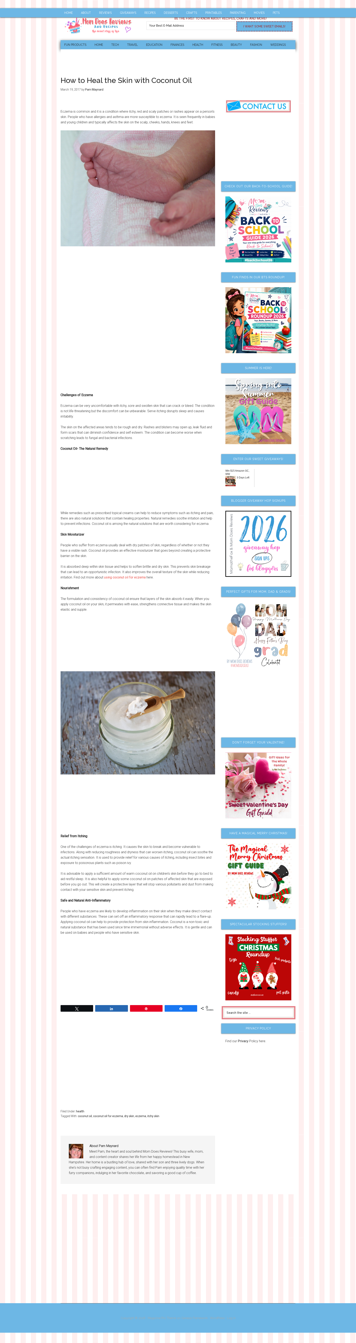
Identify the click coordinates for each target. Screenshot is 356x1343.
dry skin (129, 1116)
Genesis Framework (194, 1318)
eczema (140, 1116)
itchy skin (153, 1116)
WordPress (217, 1318)
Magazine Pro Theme (162, 1318)
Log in (231, 1318)
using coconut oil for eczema (125, 577)
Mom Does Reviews (100, 24)
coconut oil (85, 1116)
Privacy (243, 1041)
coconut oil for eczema (108, 1116)
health (80, 1111)
